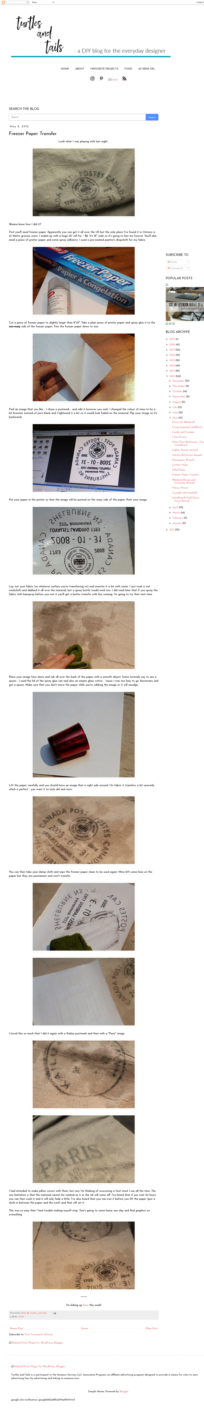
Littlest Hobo (180, 465)
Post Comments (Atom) (39, 1334)
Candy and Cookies (183, 432)
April (176, 507)
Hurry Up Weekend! (183, 422)
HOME (65, 69)
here (85, 1305)
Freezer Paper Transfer (185, 475)
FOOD (128, 69)
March (177, 513)
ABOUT (79, 69)
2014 (172, 365)
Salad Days (178, 470)
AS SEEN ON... (147, 69)
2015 (172, 360)
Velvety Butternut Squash (187, 455)
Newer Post (16, 1328)
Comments (176, 268)
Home (84, 1328)
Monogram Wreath (183, 460)
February (178, 518)
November (179, 386)
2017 (172, 350)
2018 (173, 344)
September (179, 396)
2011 (172, 530)
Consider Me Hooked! (184, 493)
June (175, 412)
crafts (21, 1317)
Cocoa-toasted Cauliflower (187, 427)
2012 (173, 376)
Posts (173, 262)
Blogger (124, 1391)
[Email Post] (54, 1313)
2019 (173, 339)
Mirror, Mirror (180, 488)
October (178, 391)
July (175, 407)
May (175, 418)
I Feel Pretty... (180, 437)
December (179, 381)
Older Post (151, 1328)
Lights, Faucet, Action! (185, 450)
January (177, 523)
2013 (172, 371)
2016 (173, 355)
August (177, 402)
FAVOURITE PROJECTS (104, 69)
